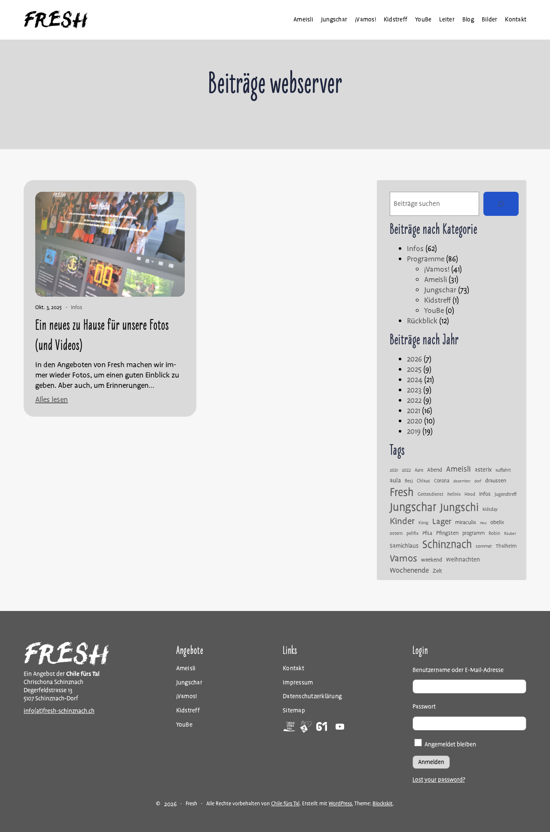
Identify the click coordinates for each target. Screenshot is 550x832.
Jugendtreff (505, 494)
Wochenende (409, 570)
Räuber (510, 534)
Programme (425, 259)
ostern (396, 534)
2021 (413, 410)
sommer (484, 546)
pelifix (412, 534)
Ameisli (435, 279)
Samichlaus (404, 546)
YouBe (434, 310)
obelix (497, 522)
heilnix (454, 494)
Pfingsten (447, 533)
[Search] (501, 204)
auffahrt (503, 470)
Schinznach (447, 545)
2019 (414, 431)
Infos (76, 307)
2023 (414, 390)
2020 (414, 421)
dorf (477, 481)
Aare (419, 470)
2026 (414, 359)
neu (483, 523)
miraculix (465, 522)
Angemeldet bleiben (449, 744)
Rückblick (422, 321)
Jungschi (459, 507)
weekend (431, 560)
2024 (414, 380)
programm (473, 533)
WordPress (340, 803)
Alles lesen (51, 400)
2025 (414, 369)
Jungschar (440, 290)
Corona (441, 481)
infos (485, 494)
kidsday (490, 510)
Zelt (437, 571)
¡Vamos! (436, 269)
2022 (414, 400)
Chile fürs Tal (285, 803)
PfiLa (427, 533)
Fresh (402, 492)
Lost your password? (438, 780)
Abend (434, 470)
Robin (494, 534)
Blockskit (383, 803)
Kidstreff (437, 300)
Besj (409, 481)
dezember (462, 481)
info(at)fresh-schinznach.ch (59, 711)
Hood (469, 494)
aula (395, 480)
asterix (483, 470)
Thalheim (506, 546)
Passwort (424, 707)
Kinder (402, 521)
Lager (441, 521)
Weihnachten (463, 560)
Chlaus (423, 481)
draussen (495, 481)
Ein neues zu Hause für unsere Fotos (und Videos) (102, 335)
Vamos (403, 558)
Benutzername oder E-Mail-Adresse (458, 670)
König (423, 523)
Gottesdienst (430, 494)
